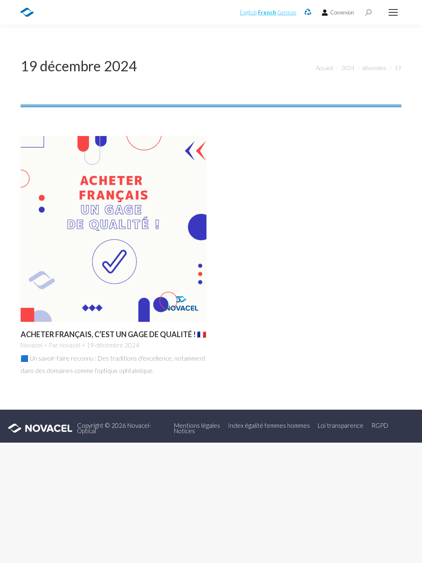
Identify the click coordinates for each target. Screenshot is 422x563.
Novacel (31, 345)
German (286, 12)
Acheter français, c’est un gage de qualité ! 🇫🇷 (113, 334)
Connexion (342, 12)
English (248, 12)
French (267, 12)
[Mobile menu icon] (393, 12)
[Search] (368, 12)
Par (64, 345)
